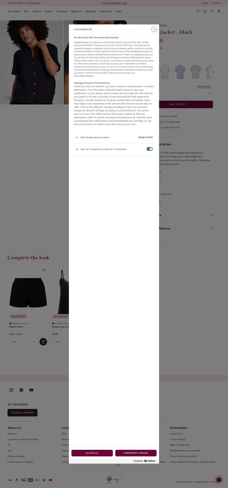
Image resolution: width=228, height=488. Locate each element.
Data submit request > (84, 76)
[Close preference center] (154, 29)
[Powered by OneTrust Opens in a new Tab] (145, 461)
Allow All (92, 453)
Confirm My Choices (135, 453)
